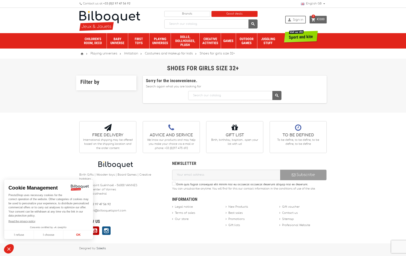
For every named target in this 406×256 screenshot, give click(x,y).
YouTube (95, 230)
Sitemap (288, 219)
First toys (139, 41)
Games (228, 41)
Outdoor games (247, 41)
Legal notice (184, 207)
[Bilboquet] (109, 20)
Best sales (235, 213)
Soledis (101, 248)
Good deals (234, 13)
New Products (238, 207)
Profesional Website (296, 225)
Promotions (236, 219)
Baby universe (117, 41)
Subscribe (305, 175)
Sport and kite (301, 35)
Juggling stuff (268, 41)
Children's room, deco (93, 41)
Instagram (106, 230)
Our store (182, 219)
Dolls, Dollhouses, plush (185, 41)
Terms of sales (185, 213)
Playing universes (160, 41)
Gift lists (234, 225)
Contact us (290, 213)
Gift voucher (291, 207)
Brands (187, 13)
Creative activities (210, 41)
